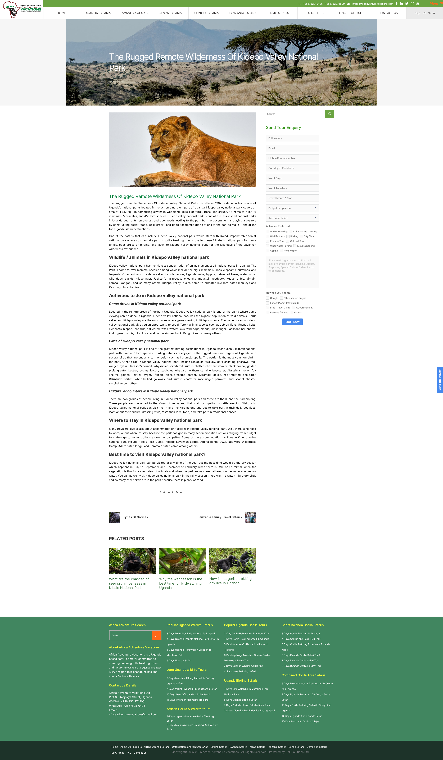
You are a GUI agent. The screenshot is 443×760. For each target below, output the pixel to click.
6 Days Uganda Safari (179, 660)
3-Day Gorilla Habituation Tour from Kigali (247, 633)
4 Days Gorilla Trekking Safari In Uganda (246, 638)
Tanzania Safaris (276, 746)
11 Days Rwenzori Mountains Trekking (188, 699)
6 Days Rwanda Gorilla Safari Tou (300, 655)
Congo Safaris (296, 746)
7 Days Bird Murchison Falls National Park (247, 705)
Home (114, 746)
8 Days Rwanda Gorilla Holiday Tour (301, 665)
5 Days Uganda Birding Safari (240, 699)
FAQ (129, 752)
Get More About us (128, 676)
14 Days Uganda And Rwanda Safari (302, 716)
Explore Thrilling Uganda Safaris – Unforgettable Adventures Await (170, 746)
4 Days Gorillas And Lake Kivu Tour (301, 638)
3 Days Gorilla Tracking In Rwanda (301, 633)
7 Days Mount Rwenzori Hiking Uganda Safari (192, 688)
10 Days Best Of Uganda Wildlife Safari (188, 694)
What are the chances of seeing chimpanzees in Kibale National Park (129, 583)
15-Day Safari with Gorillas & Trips (300, 721)
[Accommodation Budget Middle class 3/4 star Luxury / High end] (292, 218)
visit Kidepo (147, 475)
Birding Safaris (219, 746)
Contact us (140, 752)
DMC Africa (117, 752)
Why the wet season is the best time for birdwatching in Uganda (182, 583)
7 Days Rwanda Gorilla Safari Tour (300, 660)
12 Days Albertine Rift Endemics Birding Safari (249, 710)
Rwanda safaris (238, 746)
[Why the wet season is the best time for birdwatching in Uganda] (182, 561)
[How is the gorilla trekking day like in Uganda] (232, 561)
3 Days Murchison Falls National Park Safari (191, 633)
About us (125, 746)
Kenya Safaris (257, 746)
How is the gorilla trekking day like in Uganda (230, 581)
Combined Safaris (317, 746)
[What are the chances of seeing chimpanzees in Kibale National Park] (132, 561)
